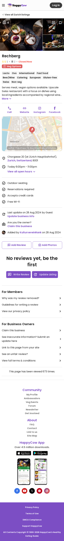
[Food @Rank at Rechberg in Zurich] (53, 43)
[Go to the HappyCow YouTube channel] (24, 491)
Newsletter (32, 409)
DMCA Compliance (32, 519)
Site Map (32, 435)
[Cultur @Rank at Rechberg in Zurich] (21, 34)
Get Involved (32, 413)
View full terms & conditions (19, 360)
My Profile (32, 394)
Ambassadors (32, 398)
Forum (32, 405)
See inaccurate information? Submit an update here (26, 339)
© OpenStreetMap (35, 148)
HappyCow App (32, 442)
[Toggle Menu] (3, 5)
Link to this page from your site (20, 347)
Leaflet (11, 148)
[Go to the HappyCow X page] (32, 491)
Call (9, 112)
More (5, 98)
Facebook (54, 112)
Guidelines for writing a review (20, 304)
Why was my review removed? (20, 298)
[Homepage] (17, 5)
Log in (56, 5)
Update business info (20, 216)
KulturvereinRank (30, 232)
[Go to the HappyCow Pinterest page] (39, 491)
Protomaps (21, 148)
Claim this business (19, 226)
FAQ (32, 424)
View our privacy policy (16, 311)
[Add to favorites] (60, 22)
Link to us (32, 432)
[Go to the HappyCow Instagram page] (47, 491)
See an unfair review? (15, 354)
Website (24, 112)
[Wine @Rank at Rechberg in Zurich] (53, 26)
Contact (32, 428)
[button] (32, 130)
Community (32, 390)
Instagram (40, 112)
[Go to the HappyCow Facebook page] (17, 491)
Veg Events (32, 402)
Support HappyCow (32, 526)
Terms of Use (32, 513)
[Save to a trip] (53, 22)
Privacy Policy (32, 507)
